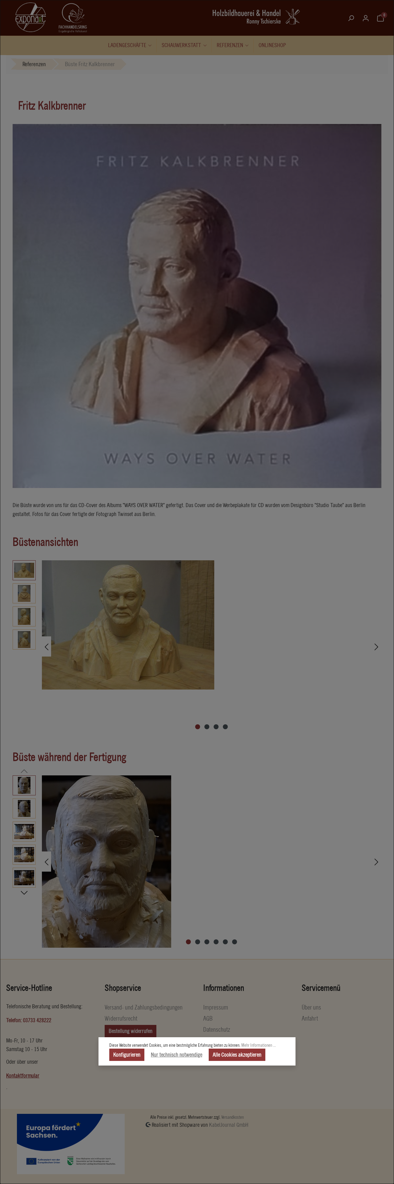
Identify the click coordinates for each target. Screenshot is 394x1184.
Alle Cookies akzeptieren (237, 1054)
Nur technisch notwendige (176, 1054)
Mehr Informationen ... (258, 1045)
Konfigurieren (126, 1054)
